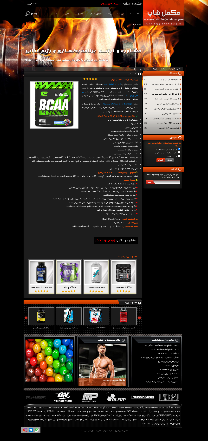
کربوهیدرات (93, 157)
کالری (106, 157)
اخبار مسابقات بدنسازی (152, 407)
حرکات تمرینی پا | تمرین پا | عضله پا (159, 419)
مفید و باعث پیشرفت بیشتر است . (166, 149)
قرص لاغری (93, 411)
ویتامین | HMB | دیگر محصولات (161, 123)
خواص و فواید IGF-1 (64, 415)
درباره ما (128, 407)
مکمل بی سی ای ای (129, 84)
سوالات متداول (110, 407)
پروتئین (117, 153)
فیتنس (72, 411)
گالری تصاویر (137, 407)
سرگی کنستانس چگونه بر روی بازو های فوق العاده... (159, 357)
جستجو (34, 13)
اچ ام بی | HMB (100, 415)
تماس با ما (165, 407)
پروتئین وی (154, 411)
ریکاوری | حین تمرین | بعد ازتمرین (161, 89)
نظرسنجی (120, 407)
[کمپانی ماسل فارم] (63, 402)
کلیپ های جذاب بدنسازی (77, 419)
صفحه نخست (175, 407)
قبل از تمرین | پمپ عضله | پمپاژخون (161, 84)
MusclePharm (116, 95)
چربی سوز (137, 411)
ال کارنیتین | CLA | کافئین (161, 128)
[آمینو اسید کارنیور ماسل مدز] (95, 324)
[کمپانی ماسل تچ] (169, 402)
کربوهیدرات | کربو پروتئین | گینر (161, 99)
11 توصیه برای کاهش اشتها (168, 378)
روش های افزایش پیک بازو (168, 361)
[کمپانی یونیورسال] (143, 402)
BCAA (81, 157)
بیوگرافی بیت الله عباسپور (168, 353)
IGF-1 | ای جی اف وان (45, 411)
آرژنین (56, 411)
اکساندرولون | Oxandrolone (117, 415)
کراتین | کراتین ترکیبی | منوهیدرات (161, 94)
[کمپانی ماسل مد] (116, 402)
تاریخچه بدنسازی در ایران (135, 419)
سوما (106, 411)
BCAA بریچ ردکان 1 (69, 287)
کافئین (85, 88)
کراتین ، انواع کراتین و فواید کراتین (164, 349)
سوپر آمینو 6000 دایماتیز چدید (41, 287)
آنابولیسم (122, 150)
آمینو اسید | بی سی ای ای (161, 79)
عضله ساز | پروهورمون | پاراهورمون (161, 118)
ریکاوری (128, 127)
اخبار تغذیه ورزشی (81, 407)
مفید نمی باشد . (172, 156)
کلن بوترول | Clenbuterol (138, 415)
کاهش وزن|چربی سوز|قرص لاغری (161, 108)
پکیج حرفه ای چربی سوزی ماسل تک (53, 419)
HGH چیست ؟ (119, 419)
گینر (67, 411)
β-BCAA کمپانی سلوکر (123, 287)
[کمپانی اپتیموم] (37, 402)
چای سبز (117, 92)
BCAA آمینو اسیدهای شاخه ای (121, 411)
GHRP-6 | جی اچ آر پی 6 (157, 415)
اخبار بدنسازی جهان (167, 411)
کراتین (101, 411)
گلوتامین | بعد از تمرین (161, 113)
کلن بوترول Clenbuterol (169, 369)
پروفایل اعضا (93, 407)
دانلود (70, 407)
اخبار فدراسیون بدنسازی (41, 407)
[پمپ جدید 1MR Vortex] (68, 324)
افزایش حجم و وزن (80, 415)
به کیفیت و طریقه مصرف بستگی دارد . (165, 153)
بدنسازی (145, 411)
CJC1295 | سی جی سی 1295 (167, 374)
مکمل (87, 92)
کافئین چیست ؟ (94, 419)
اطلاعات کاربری (32, 4)
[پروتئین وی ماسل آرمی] (123, 324)
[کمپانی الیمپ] (90, 402)
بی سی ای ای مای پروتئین (96, 287)
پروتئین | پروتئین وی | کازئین (161, 104)
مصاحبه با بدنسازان (59, 407)
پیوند (101, 407)
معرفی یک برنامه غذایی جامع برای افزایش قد (161, 382)
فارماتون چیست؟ (171, 365)
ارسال (149, 182)
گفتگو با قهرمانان (107, 419)
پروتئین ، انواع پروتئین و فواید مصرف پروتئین (160, 345)
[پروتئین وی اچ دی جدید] (40, 324)
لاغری (78, 411)
